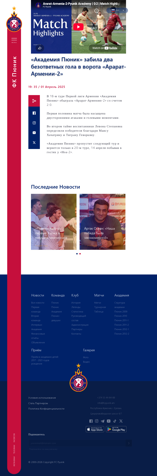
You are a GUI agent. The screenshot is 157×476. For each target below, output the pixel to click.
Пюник (55, 302)
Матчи (97, 302)
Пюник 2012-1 (121, 329)
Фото (85, 357)
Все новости (37, 302)
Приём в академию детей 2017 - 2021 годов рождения (44, 360)
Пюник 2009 (120, 311)
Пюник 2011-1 (121, 320)
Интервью (36, 324)
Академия (36, 329)
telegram (14, 449)
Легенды (75, 307)
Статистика (77, 311)
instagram (14, 461)
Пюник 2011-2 (121, 324)
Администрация (79, 324)
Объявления (38, 342)
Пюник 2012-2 (121, 333)
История (75, 302)
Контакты (76, 333)
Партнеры (76, 329)
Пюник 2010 (120, 315)
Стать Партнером (38, 403)
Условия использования (42, 397)
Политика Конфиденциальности (46, 408)
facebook (14, 437)
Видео (86, 361)
